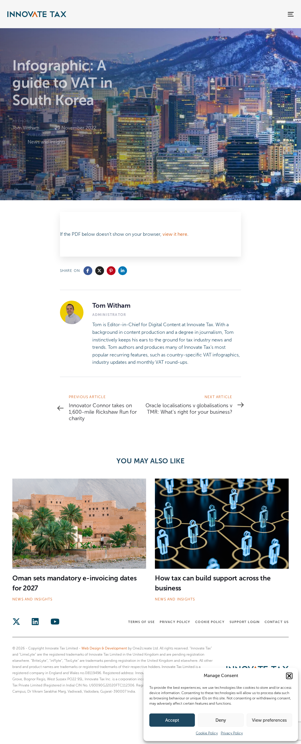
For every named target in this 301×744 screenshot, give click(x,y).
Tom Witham (25, 127)
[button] (289, 676)
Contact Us (277, 622)
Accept (172, 720)
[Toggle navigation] (246, 14)
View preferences (269, 720)
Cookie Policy (207, 733)
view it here (175, 234)
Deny (220, 720)
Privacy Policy (232, 733)
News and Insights (47, 141)
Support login (245, 622)
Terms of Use (141, 622)
